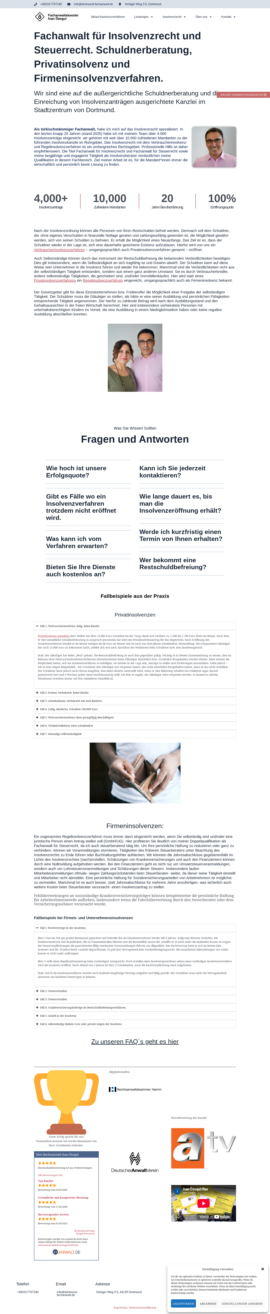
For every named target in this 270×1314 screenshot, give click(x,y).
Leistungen (141, 16)
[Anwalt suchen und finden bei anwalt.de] (66, 1253)
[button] (262, 1269)
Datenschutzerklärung (142, 1307)
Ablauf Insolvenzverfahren (108, 16)
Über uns (201, 16)
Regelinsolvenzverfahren (103, 280)
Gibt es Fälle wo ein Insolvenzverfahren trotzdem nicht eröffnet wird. (81, 507)
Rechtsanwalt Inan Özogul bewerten (84, 1232)
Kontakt (226, 16)
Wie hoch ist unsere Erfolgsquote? (76, 471)
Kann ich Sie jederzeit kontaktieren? (172, 471)
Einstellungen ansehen (242, 1303)
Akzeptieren (183, 1303)
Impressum (120, 1307)
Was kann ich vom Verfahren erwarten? (77, 542)
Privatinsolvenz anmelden (53, 636)
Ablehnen (208, 1303)
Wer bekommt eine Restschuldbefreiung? (172, 563)
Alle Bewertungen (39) (50, 1175)
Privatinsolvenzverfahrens (55, 280)
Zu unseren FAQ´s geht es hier (135, 1041)
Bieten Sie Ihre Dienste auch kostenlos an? (80, 570)
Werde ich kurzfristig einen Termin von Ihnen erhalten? (180, 535)
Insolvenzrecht (172, 16)
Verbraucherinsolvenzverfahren (59, 250)
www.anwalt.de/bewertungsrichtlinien (58, 1245)
